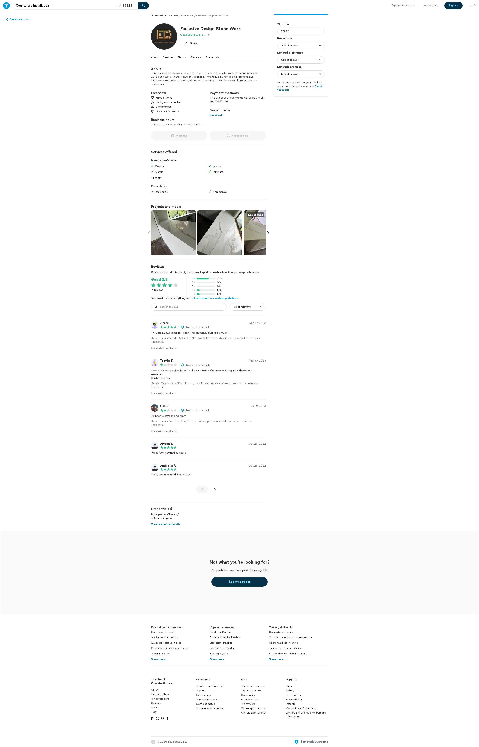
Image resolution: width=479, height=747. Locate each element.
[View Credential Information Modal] (171, 509)
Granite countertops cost (165, 637)
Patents (290, 703)
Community (248, 695)
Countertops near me (281, 632)
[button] (164, 36)
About (154, 57)
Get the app (203, 695)
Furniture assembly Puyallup (225, 637)
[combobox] (65, 5)
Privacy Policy (294, 699)
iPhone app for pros (253, 708)
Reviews (196, 57)
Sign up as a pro (251, 690)
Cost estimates (205, 703)
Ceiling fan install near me (283, 642)
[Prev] (202, 489)
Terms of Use (294, 695)
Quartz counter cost (162, 632)
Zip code (283, 24)
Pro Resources (250, 699)
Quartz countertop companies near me (290, 637)
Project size (284, 38)
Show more (158, 659)
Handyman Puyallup (220, 632)
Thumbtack (157, 15)
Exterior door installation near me (287, 653)
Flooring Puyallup (219, 653)
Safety (290, 690)
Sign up (200, 690)
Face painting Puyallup (222, 648)
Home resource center (210, 708)
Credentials (212, 57)
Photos (182, 57)
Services (168, 57)
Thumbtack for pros (253, 686)
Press (154, 707)
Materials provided (289, 66)
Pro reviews (248, 703)
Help (289, 686)
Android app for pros (254, 712)
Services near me (206, 699)
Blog (154, 712)
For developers (160, 698)
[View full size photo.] (173, 232)
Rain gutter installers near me (285, 648)
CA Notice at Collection (300, 708)
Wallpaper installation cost (166, 642)
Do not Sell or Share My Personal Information (306, 714)
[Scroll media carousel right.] (268, 233)
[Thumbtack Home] (6, 5)
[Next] (214, 489)
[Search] (143, 5)
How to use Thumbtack (210, 686)
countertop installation (180, 15)
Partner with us (160, 694)
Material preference (290, 52)
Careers (156, 703)
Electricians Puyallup (221, 642)
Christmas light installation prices (169, 648)
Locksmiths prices (161, 653)
